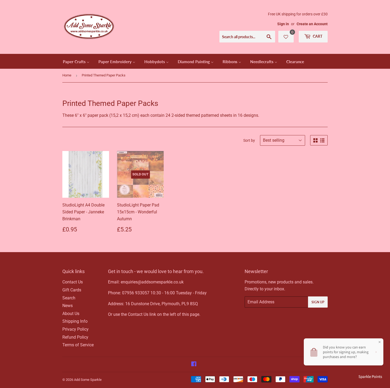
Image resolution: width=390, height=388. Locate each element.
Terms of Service (78, 344)
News (67, 305)
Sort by (249, 140)
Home (66, 75)
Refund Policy (75, 337)
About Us (70, 313)
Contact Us (72, 281)
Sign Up (317, 302)
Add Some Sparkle (88, 380)
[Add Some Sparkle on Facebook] (194, 364)
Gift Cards (71, 289)
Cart (317, 36)
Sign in (283, 24)
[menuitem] (76, 61)
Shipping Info (75, 321)
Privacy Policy (75, 329)
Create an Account (312, 24)
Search (68, 297)
